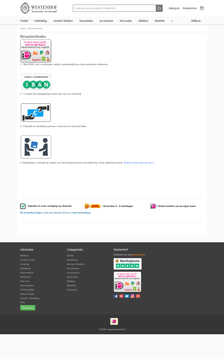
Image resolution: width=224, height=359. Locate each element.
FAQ (22, 302)
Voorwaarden (27, 285)
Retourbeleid (26, 272)
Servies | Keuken (63, 20)
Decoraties (126, 20)
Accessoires (106, 20)
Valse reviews (27, 294)
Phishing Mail (27, 289)
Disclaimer (25, 268)
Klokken (143, 20)
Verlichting (40, 20)
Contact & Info (27, 260)
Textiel (24, 20)
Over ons (25, 281)
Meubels (159, 20)
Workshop (25, 277)
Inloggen (174, 8)
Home (23, 28)
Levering (24, 264)
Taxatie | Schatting (29, 298)
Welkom (196, 20)
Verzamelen (86, 20)
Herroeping (28, 307)
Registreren (190, 8)
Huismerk (72, 289)
